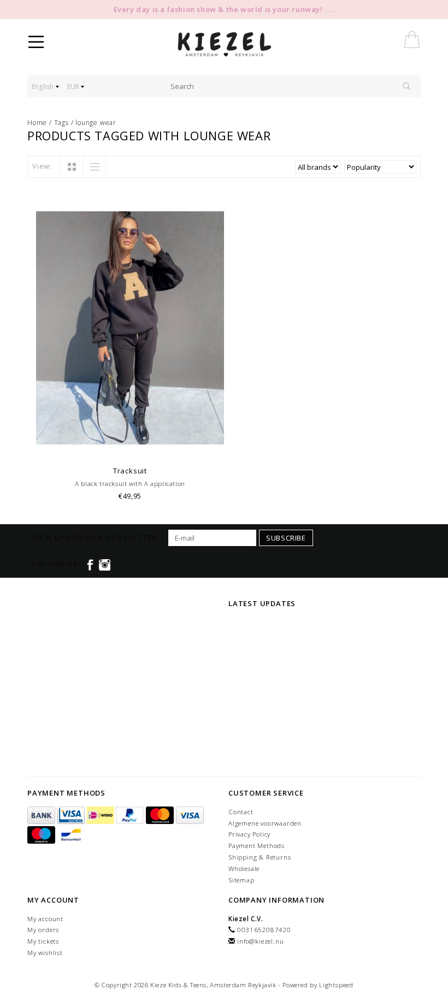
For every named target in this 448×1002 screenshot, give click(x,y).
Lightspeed (336, 985)
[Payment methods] (42, 815)
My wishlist (45, 952)
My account (45, 919)
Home (37, 122)
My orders (43, 930)
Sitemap (241, 880)
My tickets (43, 941)
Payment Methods (256, 845)
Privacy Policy (249, 834)
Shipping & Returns (259, 857)
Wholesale (244, 868)
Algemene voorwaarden (265, 823)
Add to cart (130, 446)
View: (42, 166)
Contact (241, 812)
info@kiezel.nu (260, 941)
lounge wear (95, 122)
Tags (61, 122)
